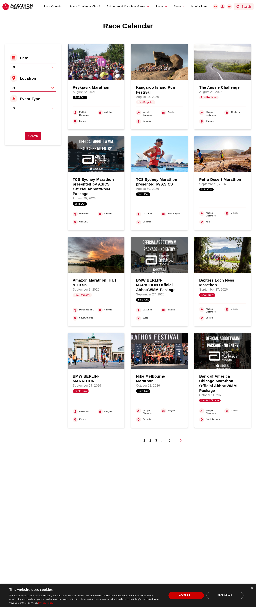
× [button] (251, 588)
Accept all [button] (186, 595)
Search (33, 136)
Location (28, 78)
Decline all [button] (225, 595)
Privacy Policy (45, 602)
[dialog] (128, 595)
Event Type (30, 99)
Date (24, 58)
